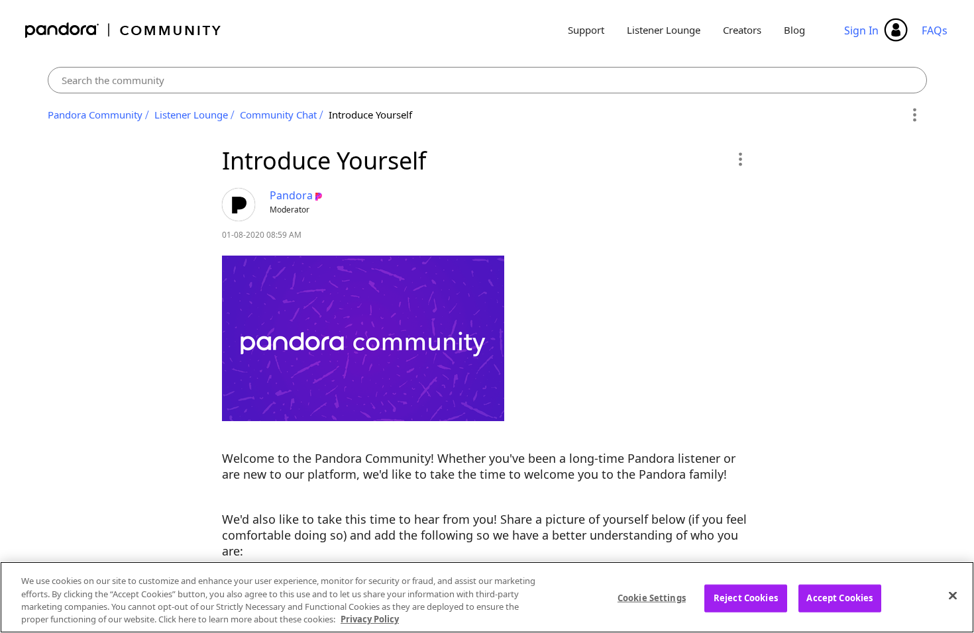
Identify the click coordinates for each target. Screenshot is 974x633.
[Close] (952, 595)
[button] (740, 158)
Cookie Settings (652, 598)
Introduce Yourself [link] (370, 114)
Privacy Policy (370, 619)
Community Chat (278, 114)
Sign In (861, 30)
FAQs (934, 30)
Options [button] (914, 115)
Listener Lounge (663, 29)
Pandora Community (123, 30)
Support (586, 29)
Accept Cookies (839, 598)
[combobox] (487, 80)
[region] (487, 597)
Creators (742, 29)
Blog (794, 29)
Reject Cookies (746, 598)
